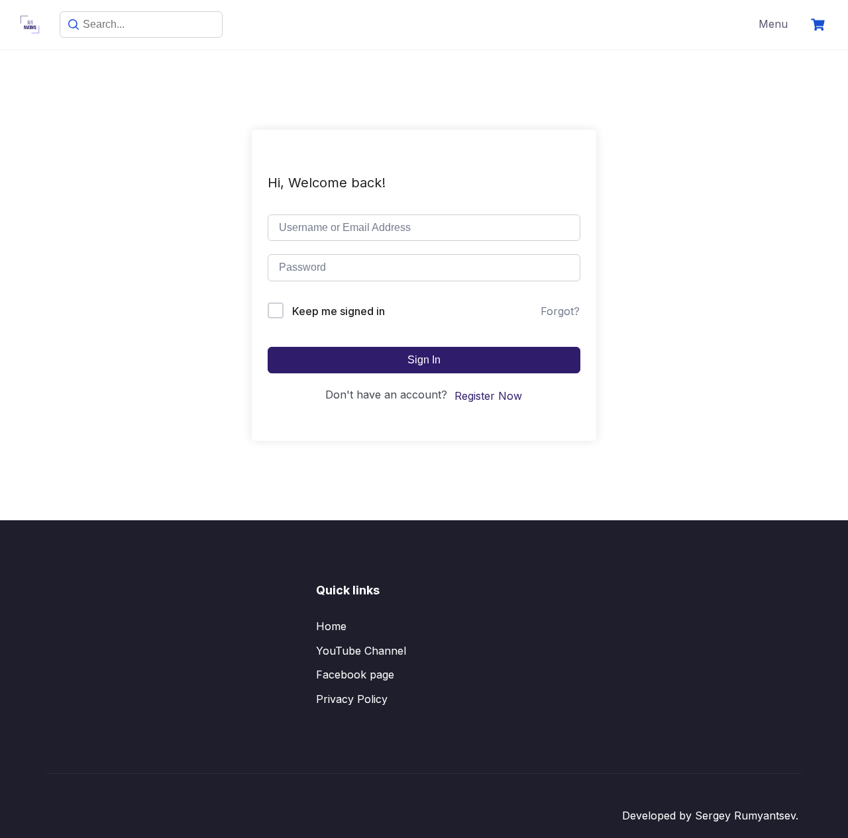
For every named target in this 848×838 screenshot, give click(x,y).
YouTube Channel (361, 650)
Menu (773, 23)
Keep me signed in (338, 311)
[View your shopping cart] (819, 25)
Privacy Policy (352, 699)
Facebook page (355, 674)
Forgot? (560, 311)
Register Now (488, 395)
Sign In (424, 359)
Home (331, 626)
